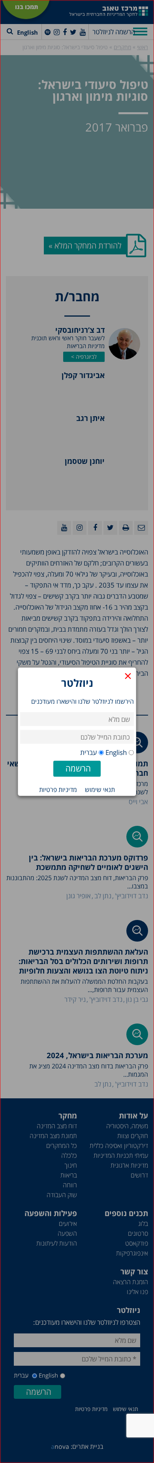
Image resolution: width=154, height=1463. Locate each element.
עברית (88, 752)
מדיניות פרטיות (58, 789)
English (116, 752)
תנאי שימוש (100, 789)
